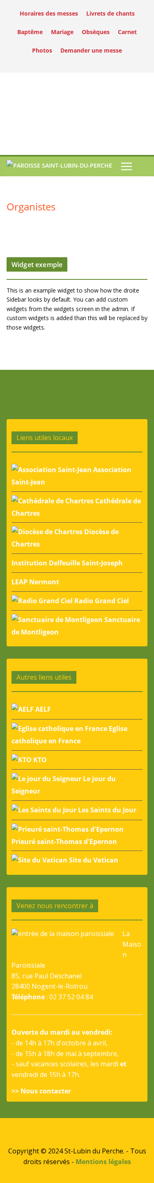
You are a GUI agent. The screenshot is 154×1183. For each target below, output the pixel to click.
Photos (42, 50)
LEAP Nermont (35, 581)
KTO (39, 759)
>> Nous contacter (41, 1090)
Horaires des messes (49, 13)
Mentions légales (103, 1161)
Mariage (62, 32)
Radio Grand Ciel (101, 600)
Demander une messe (91, 50)
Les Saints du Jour (106, 809)
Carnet (127, 32)
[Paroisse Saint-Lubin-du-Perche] (59, 166)
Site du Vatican (92, 860)
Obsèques (96, 32)
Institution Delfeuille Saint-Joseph (67, 562)
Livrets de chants (110, 13)
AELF (42, 709)
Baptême (30, 32)
